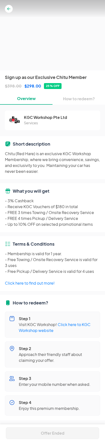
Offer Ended (52, 433)
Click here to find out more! (30, 283)
